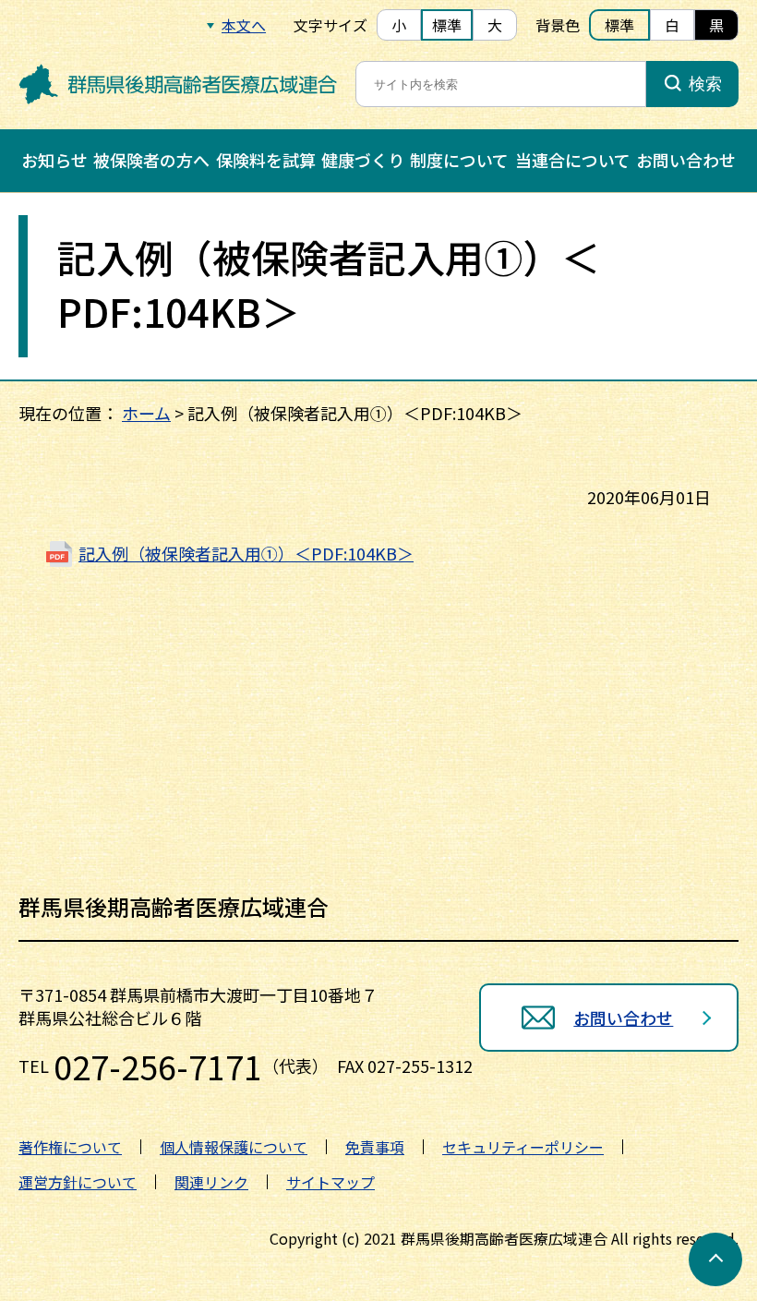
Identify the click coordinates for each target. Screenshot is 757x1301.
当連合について (573, 160)
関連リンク (211, 1182)
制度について (459, 160)
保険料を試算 (266, 160)
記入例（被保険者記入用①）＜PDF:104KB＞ (246, 553)
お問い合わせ (686, 160)
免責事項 (374, 1147)
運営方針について (77, 1182)
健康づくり (362, 160)
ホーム (146, 413)
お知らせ (54, 160)
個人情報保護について (233, 1147)
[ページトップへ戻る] (715, 1259)
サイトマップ (330, 1182)
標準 (447, 25)
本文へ (244, 25)
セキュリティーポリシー (523, 1147)
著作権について (70, 1147)
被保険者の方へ (151, 160)
